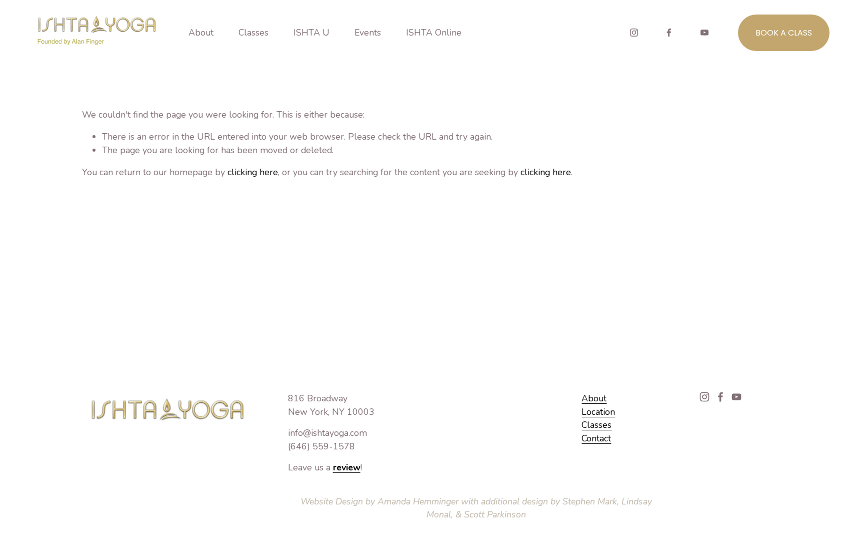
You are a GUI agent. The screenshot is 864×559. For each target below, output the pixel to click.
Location (598, 412)
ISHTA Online (434, 33)
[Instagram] (634, 33)
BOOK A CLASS (784, 33)
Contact (596, 438)
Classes (597, 425)
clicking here (253, 172)
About (594, 398)
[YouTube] (705, 33)
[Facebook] (669, 33)
